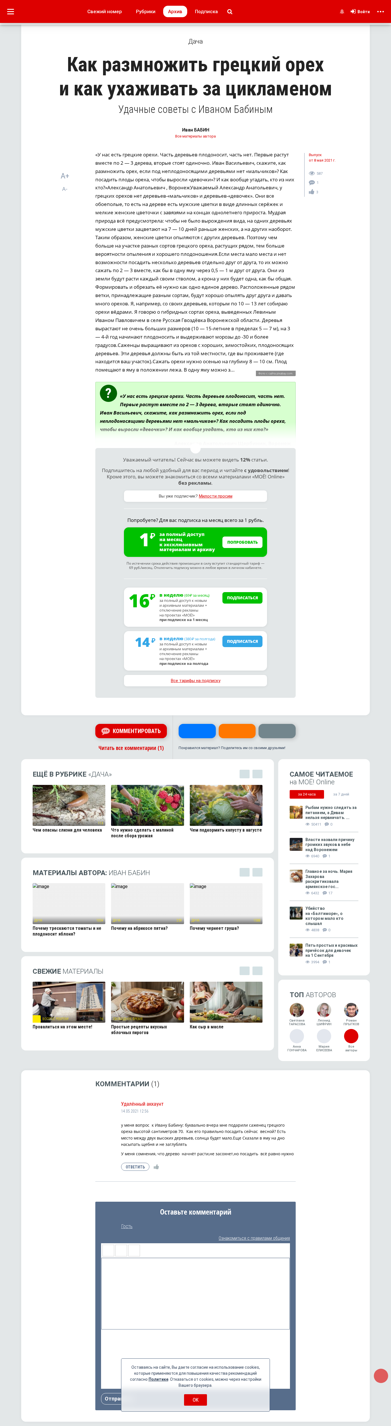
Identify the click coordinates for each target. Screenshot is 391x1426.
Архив (175, 11)
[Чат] (381, 1376)
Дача (38, 920)
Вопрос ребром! (55, 1019)
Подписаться (242, 597)
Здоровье (199, 1019)
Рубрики (145, 11)
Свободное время (128, 1019)
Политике (158, 1379)
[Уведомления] (341, 11)
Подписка (206, 11)
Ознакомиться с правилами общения (254, 1238)
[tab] (307, 794)
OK (196, 1399)
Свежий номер (104, 11)
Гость (127, 1226)
